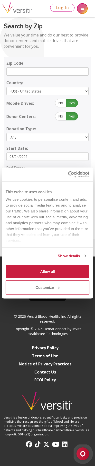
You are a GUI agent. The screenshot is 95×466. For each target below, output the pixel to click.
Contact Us (45, 372)
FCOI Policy (45, 380)
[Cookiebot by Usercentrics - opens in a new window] (68, 174)
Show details (69, 256)
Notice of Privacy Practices (45, 364)
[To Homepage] (47, 403)
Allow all (47, 271)
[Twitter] (46, 444)
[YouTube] (55, 444)
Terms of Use (45, 356)
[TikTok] (37, 444)
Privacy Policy (45, 347)
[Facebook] (29, 444)
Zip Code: (15, 63)
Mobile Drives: (20, 103)
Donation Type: (21, 128)
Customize (45, 287)
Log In (62, 7)
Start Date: (17, 148)
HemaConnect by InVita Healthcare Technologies (55, 331)
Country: (14, 82)
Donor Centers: (21, 116)
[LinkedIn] (64, 444)
